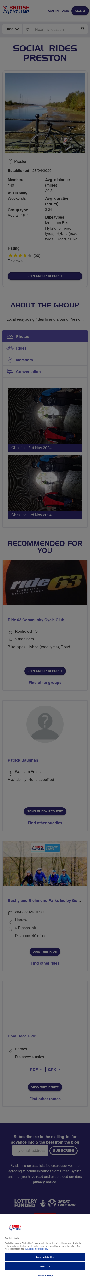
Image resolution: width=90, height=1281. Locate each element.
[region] (45, 1247)
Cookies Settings (45, 1275)
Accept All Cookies (45, 1257)
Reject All (45, 1266)
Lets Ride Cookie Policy (36, 1248)
